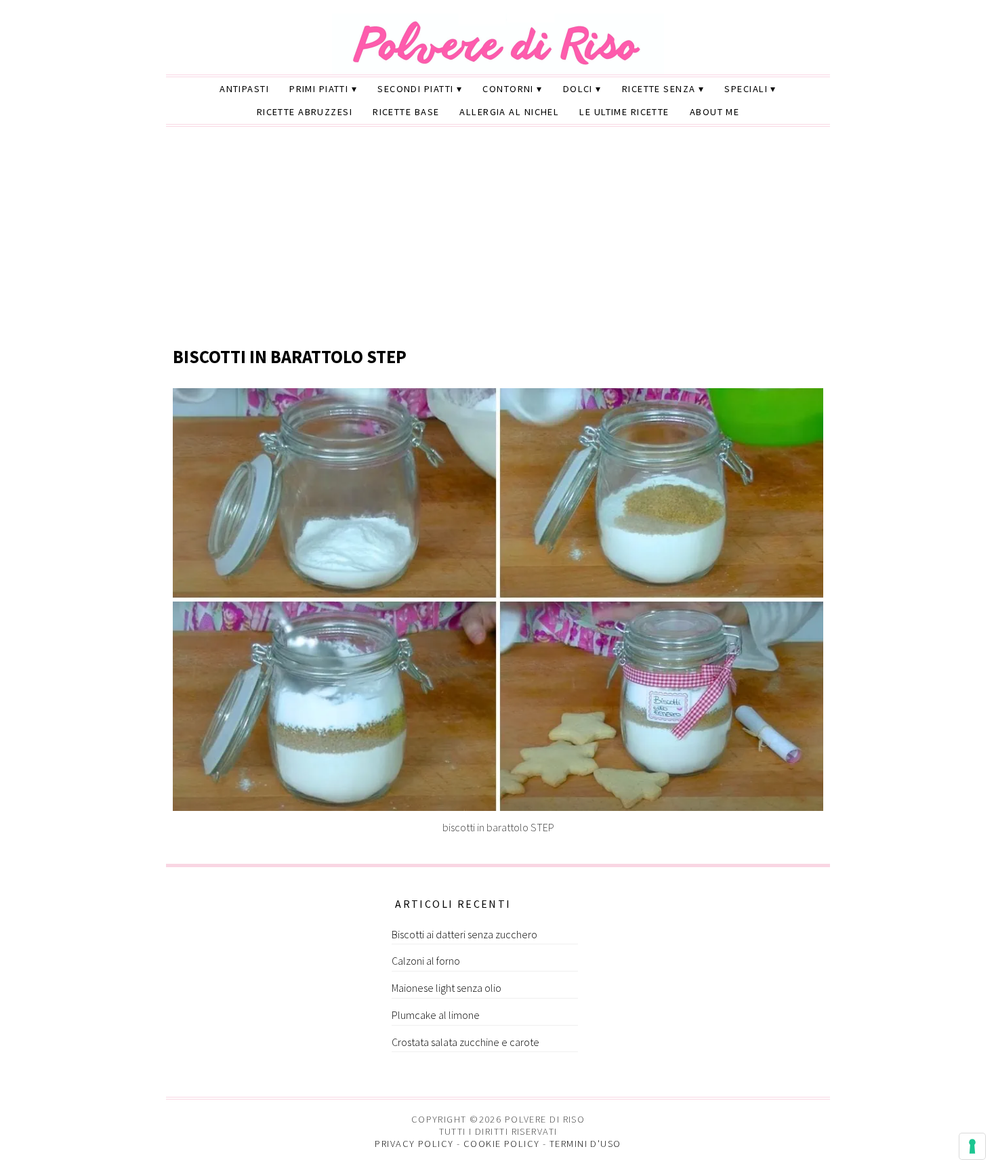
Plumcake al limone (436, 1015)
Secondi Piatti (415, 89)
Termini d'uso (585, 1143)
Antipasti (244, 89)
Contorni (508, 89)
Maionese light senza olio (446, 988)
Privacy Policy (414, 1143)
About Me (715, 112)
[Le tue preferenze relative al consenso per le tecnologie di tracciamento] (972, 1146)
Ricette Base (406, 112)
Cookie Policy (501, 1143)
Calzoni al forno (426, 960)
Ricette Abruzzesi (304, 112)
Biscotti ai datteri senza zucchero (464, 934)
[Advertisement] (498, 238)
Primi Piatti (318, 89)
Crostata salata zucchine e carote (465, 1042)
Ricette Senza (659, 89)
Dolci (578, 89)
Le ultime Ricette (624, 112)
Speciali (746, 89)
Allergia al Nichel (509, 112)
